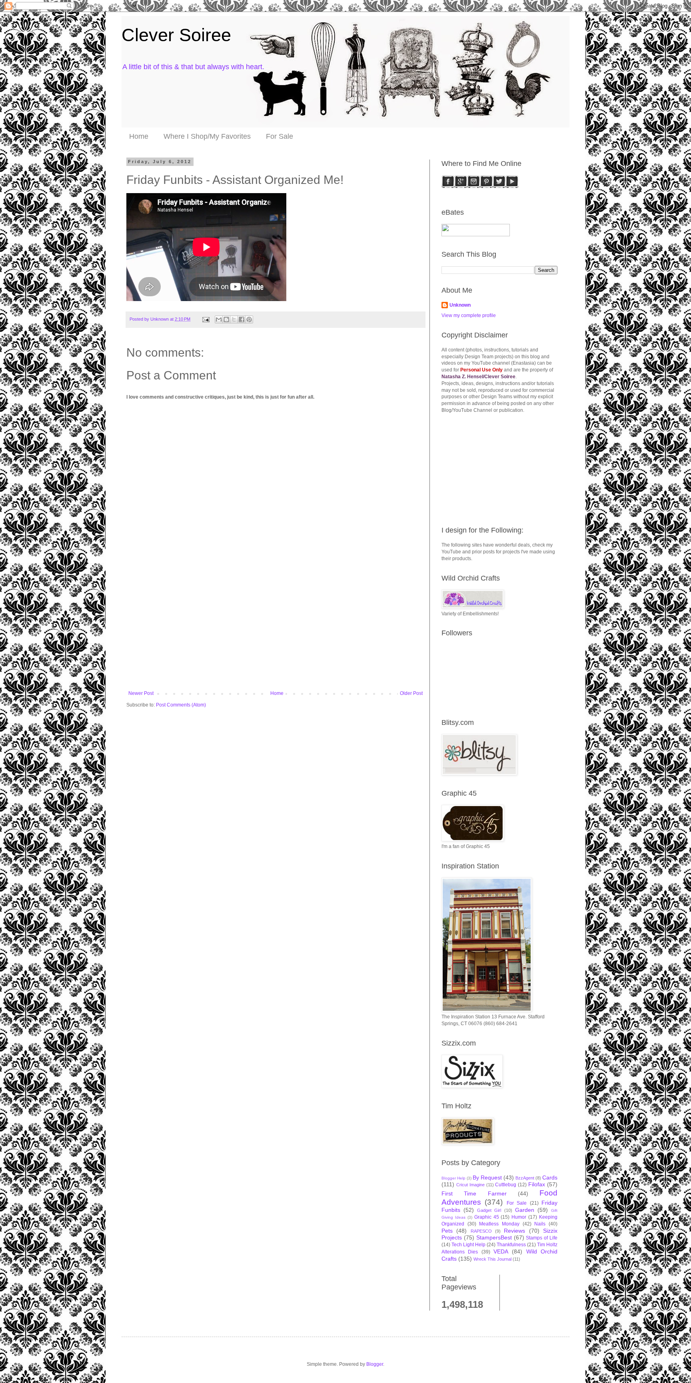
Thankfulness (511, 1244)
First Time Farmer (474, 1193)
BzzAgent (524, 1177)
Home (138, 136)
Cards (549, 1177)
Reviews (514, 1230)
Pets (447, 1230)
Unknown (460, 305)
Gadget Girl (489, 1210)
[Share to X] (234, 319)
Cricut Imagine (470, 1184)
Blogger (374, 1364)
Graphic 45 (486, 1217)
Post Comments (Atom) (181, 705)
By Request (487, 1177)
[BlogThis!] (226, 319)
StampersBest (494, 1237)
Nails (539, 1224)
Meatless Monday (499, 1224)
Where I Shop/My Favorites (207, 136)
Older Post (411, 693)
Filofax (536, 1184)
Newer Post (141, 693)
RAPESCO (481, 1231)
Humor (518, 1217)
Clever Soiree (176, 35)
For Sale (279, 136)
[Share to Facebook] (242, 319)
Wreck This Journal (492, 1259)
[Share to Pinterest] (249, 319)
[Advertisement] (276, 631)
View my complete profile (468, 315)
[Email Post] (205, 319)
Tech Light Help (468, 1244)
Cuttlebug (505, 1184)
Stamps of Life (541, 1238)
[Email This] (219, 319)
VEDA (500, 1251)
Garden (524, 1210)
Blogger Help (453, 1178)
